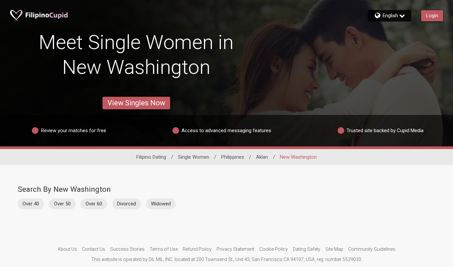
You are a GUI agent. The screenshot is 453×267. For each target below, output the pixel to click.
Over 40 (31, 204)
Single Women (193, 157)
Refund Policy (197, 249)
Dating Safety (306, 249)
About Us (67, 249)
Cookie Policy (273, 249)
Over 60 (94, 204)
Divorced (126, 204)
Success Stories (127, 249)
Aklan (262, 157)
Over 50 (62, 204)
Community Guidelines (371, 249)
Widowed (161, 204)
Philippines (232, 157)
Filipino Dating (151, 157)
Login (432, 16)
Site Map (334, 249)
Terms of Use (164, 249)
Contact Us (93, 249)
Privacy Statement (235, 249)
